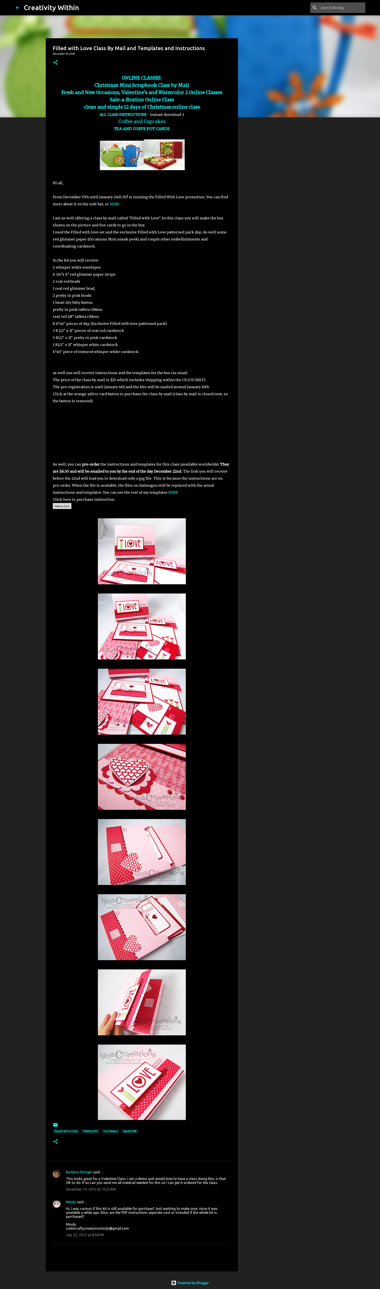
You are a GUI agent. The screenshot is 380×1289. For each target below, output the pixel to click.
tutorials (110, 1131)
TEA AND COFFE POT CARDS (142, 128)
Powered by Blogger (192, 1283)
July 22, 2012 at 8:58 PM (85, 1235)
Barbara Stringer (79, 1172)
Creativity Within (51, 7)
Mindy (71, 1202)
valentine (130, 1131)
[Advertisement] (260, 190)
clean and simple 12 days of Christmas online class (142, 107)
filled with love (66, 1131)
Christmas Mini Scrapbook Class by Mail (142, 85)
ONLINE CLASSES (142, 78)
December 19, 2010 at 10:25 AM (91, 1189)
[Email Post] (55, 1126)
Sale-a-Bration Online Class (142, 100)
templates (90, 1131)
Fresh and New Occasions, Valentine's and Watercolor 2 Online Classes (141, 92)
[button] (55, 63)
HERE (115, 204)
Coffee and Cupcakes (141, 121)
